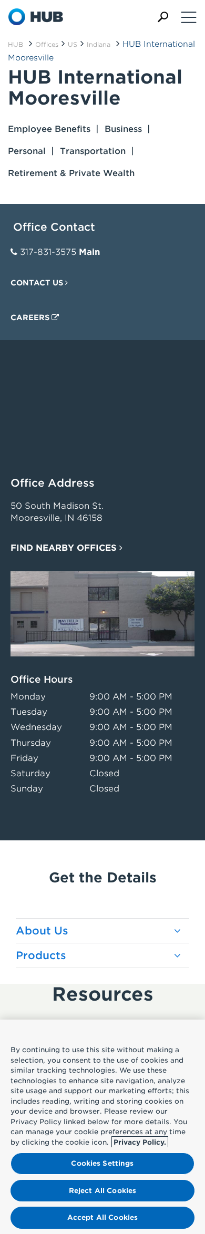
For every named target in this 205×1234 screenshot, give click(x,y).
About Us (42, 930)
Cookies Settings (102, 1163)
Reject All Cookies (102, 1191)
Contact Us (38, 283)
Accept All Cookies (102, 1217)
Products (41, 955)
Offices (46, 44)
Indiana (98, 44)
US (72, 44)
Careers (31, 317)
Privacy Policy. (140, 1142)
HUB (15, 44)
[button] (163, 17)
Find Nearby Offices (65, 548)
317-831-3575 (48, 252)
